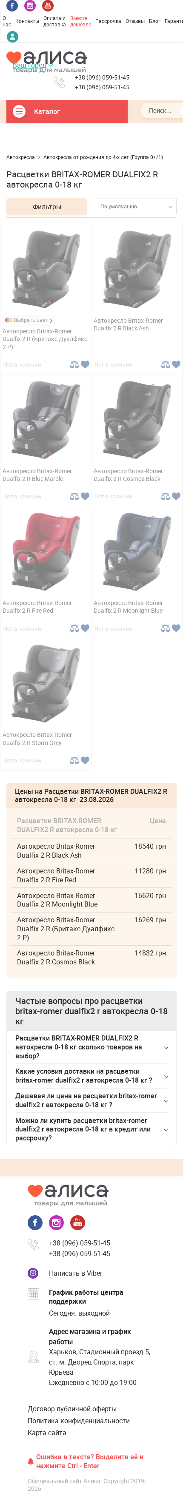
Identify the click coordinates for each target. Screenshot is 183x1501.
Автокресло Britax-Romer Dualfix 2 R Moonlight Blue (128, 606)
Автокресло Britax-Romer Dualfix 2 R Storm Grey (37, 738)
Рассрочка (108, 20)
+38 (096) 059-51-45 (102, 77)
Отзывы (135, 20)
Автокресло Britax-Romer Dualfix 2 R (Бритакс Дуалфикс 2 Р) (45, 338)
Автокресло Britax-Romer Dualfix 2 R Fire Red (37, 606)
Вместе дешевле (80, 21)
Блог (154, 20)
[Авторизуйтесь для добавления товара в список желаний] (85, 364)
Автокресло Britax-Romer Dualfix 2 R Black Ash (128, 324)
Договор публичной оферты (72, 1408)
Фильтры (47, 206)
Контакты (27, 20)
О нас (7, 21)
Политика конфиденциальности (79, 1420)
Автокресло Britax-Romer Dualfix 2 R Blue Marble (37, 475)
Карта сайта (47, 1432)
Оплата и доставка (54, 21)
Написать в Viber (75, 1273)
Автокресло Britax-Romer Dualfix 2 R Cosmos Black (128, 475)
